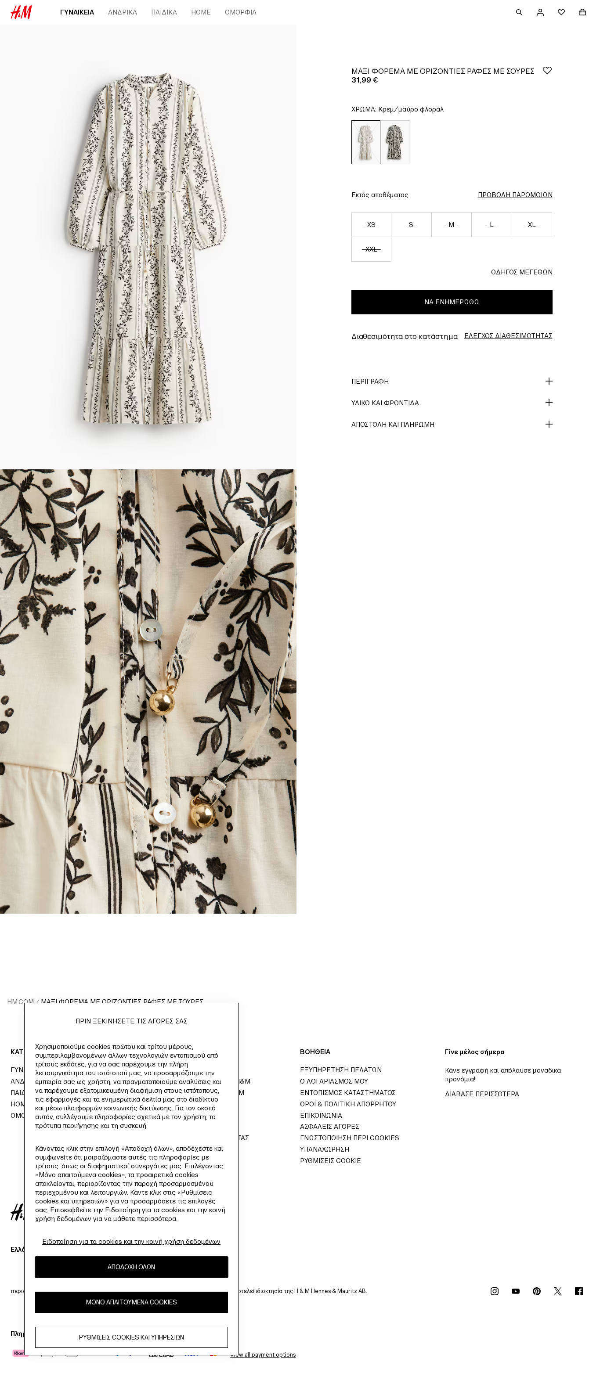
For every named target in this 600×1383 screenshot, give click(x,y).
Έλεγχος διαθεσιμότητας (508, 335)
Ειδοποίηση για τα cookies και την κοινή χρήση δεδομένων (131, 1241)
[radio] (365, 142)
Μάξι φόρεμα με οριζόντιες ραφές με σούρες (122, 1001)
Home (201, 12)
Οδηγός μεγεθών (522, 272)
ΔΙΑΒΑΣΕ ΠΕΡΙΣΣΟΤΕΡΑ (482, 1094)
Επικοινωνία (321, 1115)
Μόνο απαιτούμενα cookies (131, 1302)
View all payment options (263, 1354)
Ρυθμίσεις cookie (330, 1160)
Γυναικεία (77, 12)
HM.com (20, 1001)
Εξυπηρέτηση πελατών (341, 1069)
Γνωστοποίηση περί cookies (349, 1138)
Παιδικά (164, 12)
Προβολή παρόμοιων (515, 194)
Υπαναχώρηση (324, 1149)
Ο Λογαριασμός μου (334, 1081)
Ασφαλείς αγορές (329, 1126)
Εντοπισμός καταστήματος (348, 1092)
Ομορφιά (241, 12)
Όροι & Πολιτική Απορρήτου (348, 1104)
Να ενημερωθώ (451, 302)
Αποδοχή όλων (131, 1267)
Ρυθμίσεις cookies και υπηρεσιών (131, 1337)
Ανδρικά (122, 12)
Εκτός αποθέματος (379, 194)
